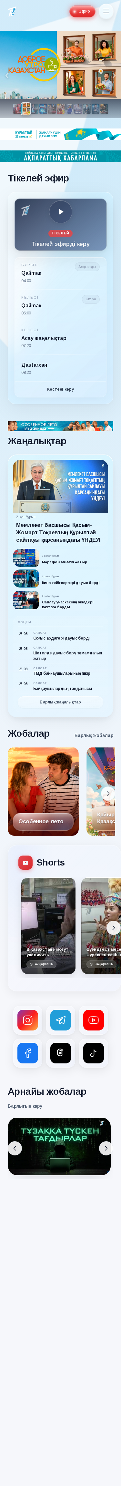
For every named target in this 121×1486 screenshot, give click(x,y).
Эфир (84, 11)
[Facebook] (27, 1053)
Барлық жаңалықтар (60, 702)
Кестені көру (60, 389)
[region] (60, 74)
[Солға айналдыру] (15, 1148)
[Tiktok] (93, 1053)
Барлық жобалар (94, 735)
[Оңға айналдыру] (108, 793)
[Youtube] (93, 1020)
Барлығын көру (25, 1106)
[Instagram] (27, 1020)
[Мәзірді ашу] (106, 11)
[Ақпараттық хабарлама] (60, 156)
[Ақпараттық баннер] (60, 134)
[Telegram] (60, 1020)
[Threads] (60, 1053)
